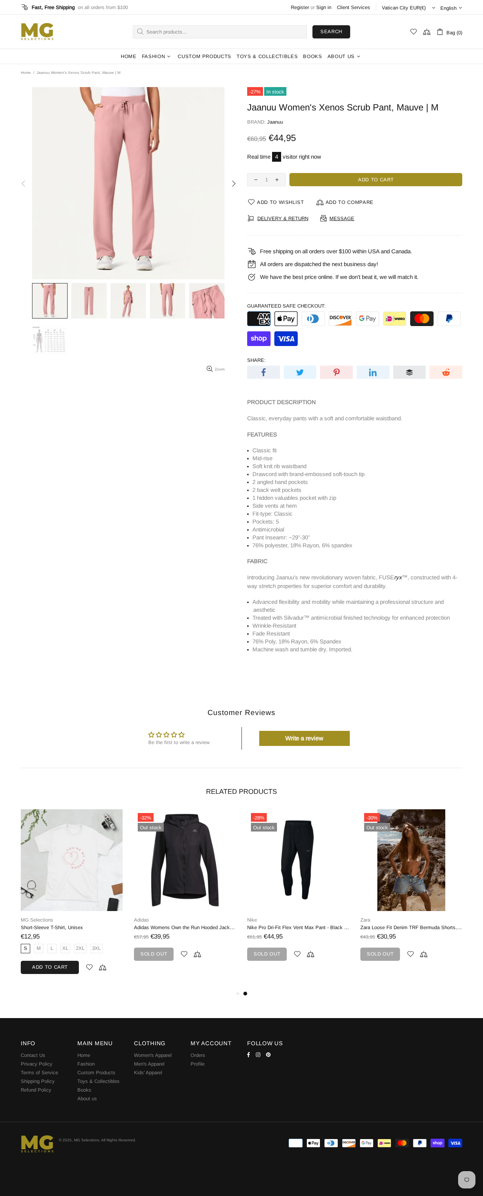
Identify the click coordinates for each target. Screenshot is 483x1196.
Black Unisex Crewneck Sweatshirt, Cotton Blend (185, 927)
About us (87, 1098)
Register (300, 7)
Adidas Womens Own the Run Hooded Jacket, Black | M (411, 927)
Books (84, 1090)
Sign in (323, 7)
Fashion (86, 1064)
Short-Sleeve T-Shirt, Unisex (278, 927)
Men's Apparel (149, 1064)
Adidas (367, 920)
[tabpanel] (71, 899)
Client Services (353, 7)
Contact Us (33, 1055)
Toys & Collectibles (98, 1081)
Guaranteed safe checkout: (286, 306)
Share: (256, 360)
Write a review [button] (304, 738)
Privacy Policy (36, 1064)
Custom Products (96, 1072)
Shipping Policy (38, 1081)
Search (331, 31)
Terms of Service (39, 1072)
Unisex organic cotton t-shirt (51, 927)
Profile (198, 1064)
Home (26, 72)
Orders (198, 1055)
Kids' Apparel (148, 1072)
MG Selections (37, 31)
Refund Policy (36, 1090)
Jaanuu (275, 122)
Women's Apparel (153, 1055)
